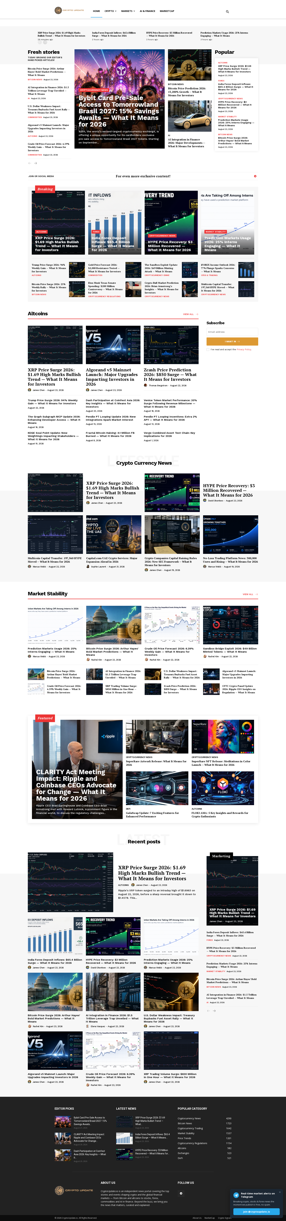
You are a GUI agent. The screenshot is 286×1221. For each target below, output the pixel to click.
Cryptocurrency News (94, 90)
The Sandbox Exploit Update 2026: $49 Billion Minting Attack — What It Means (161, 268)
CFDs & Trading (209, 275)
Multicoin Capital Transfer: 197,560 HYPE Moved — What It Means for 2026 (217, 287)
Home (96, 11)
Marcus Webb (39, 566)
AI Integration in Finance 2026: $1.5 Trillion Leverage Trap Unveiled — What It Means (48, 90)
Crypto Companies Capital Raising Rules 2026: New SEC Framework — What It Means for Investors (171, 561)
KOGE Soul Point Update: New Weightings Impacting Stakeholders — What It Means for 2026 (53, 436)
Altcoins (32, 136)
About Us (197, 1218)
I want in (230, 341)
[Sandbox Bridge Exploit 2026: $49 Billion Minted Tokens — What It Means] (230, 625)
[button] (227, 12)
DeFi (128, 809)
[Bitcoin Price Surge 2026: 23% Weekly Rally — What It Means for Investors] (77, 289)
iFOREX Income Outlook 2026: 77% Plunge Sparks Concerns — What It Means (218, 268)
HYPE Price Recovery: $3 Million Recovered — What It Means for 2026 (169, 34)
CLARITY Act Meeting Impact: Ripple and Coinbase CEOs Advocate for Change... (89, 1137)
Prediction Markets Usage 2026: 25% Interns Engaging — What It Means (224, 34)
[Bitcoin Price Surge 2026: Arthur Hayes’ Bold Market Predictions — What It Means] (113, 625)
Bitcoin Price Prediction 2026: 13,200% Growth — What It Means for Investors (187, 92)
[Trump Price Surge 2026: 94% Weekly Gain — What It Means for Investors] (77, 270)
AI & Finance (147, 11)
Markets (126, 11)
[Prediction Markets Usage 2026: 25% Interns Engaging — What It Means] (227, 222)
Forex (221, 81)
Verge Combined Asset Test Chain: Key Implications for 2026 (169, 434)
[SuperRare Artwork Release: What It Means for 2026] (157, 737)
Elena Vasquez (98, 1026)
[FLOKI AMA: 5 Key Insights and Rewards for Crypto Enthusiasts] (223, 788)
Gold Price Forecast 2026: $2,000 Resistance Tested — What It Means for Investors (104, 268)
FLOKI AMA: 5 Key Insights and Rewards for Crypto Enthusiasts (220, 814)
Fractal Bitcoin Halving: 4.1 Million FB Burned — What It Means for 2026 (110, 434)
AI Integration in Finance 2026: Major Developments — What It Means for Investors (186, 143)
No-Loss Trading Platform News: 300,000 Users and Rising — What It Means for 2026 (230, 559)
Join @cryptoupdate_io (256, 1211)
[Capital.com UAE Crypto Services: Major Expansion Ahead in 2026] (113, 534)
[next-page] (45, 42)
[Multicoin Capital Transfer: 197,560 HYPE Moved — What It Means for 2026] (246, 289)
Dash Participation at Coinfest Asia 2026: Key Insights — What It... (90, 1154)
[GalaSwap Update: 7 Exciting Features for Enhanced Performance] (157, 788)
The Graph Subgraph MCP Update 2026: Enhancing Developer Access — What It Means (54, 419)
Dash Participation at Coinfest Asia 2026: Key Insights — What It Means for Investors (113, 403)
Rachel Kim (96, 660)
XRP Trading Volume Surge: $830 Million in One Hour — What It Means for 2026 (121, 689)
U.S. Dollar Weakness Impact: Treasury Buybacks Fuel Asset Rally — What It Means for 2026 (49, 109)
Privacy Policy (244, 349)
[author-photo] (30, 390)
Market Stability (227, 117)
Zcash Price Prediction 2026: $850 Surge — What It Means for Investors (170, 374)
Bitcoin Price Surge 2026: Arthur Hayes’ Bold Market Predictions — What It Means (47, 72)
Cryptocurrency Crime (157, 275)
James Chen (39, 390)
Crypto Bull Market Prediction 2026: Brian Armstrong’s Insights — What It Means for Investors (162, 287)
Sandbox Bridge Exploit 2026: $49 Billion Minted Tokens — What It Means (230, 650)
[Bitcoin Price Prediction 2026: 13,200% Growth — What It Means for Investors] (189, 65)
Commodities (35, 117)
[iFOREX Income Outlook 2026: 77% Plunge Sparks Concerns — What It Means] (246, 270)
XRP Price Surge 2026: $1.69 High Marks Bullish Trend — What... (150, 1121)
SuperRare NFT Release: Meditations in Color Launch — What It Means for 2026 (221, 763)
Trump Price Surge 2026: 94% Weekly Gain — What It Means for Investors (49, 268)
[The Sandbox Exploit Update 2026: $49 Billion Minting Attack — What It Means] (190, 270)
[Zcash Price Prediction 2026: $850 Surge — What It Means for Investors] (171, 345)
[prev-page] (40, 42)
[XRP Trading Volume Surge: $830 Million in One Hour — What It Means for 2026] (94, 689)
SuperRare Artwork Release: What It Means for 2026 (156, 763)
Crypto (109, 11)
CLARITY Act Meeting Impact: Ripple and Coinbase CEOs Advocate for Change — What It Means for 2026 (76, 785)
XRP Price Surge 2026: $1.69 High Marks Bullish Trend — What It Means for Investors (61, 34)
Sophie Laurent (98, 566)
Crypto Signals (224, 1218)
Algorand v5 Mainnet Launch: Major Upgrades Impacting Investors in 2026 (48, 128)
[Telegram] (255, 176)
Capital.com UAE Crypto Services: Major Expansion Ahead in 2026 (111, 559)
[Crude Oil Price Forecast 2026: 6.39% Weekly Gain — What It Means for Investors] (172, 625)
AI (29, 98)
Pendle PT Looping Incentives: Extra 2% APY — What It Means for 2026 (170, 418)
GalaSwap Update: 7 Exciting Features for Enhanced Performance (152, 814)
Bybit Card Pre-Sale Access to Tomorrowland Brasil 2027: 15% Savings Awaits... (90, 1121)
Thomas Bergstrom (158, 385)
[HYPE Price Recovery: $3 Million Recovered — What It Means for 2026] (171, 222)
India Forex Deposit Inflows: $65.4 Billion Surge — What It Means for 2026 (114, 34)
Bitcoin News (35, 79)
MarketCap (167, 11)
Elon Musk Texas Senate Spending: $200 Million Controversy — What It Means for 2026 (105, 287)
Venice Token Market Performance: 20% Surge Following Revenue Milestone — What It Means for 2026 (170, 403)
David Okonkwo (215, 500)
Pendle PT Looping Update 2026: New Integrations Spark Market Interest (111, 418)
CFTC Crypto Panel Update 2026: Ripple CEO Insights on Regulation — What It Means (239, 689)
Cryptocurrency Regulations (104, 296)
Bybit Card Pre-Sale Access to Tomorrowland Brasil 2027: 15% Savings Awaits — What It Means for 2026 (119, 111)
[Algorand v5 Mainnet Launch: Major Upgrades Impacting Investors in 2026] (113, 345)
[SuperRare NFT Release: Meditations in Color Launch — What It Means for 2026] (223, 737)
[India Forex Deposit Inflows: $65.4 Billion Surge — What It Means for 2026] (114, 222)
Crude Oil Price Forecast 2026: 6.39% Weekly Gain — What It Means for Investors (48, 147)
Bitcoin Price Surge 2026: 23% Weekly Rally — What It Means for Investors (49, 287)
